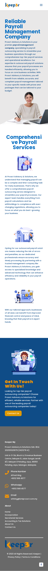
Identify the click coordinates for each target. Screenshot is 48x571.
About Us (9, 524)
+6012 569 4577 (18, 488)
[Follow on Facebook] (41, 565)
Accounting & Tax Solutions (17, 521)
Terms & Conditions (31, 557)
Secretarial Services (14, 518)
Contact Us (13, 413)
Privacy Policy (14, 557)
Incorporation (11, 515)
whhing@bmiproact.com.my (24, 499)
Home (7, 512)
